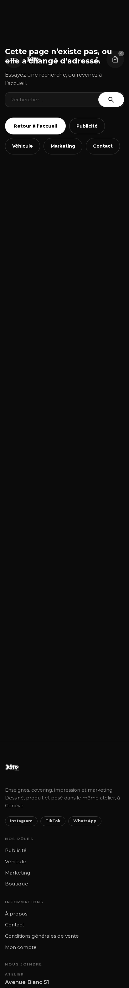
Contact (103, 146)
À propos (16, 914)
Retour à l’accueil (35, 126)
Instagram (21, 821)
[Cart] (115, 59)
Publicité (87, 126)
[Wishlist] (97, 59)
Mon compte (21, 947)
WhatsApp (84, 821)
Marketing (63, 146)
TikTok (52, 821)
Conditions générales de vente (42, 936)
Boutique (16, 884)
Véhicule (22, 146)
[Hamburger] (14, 59)
